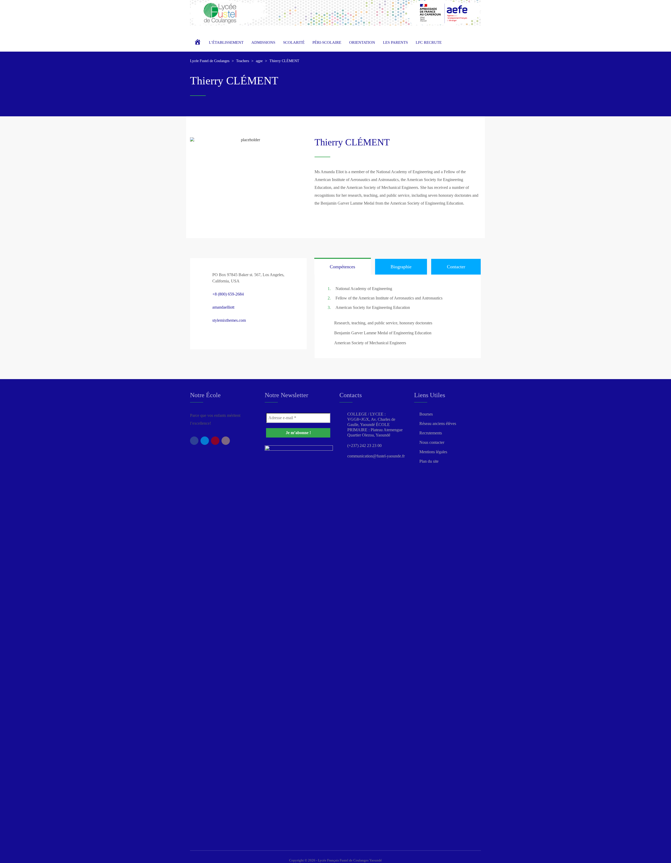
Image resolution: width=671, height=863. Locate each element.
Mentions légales (433, 452)
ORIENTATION (362, 42)
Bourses (426, 414)
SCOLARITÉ (294, 42)
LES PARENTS (395, 42)
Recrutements (430, 433)
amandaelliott (223, 307)
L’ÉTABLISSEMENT (226, 42)
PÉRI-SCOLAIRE (326, 42)
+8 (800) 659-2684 (228, 294)
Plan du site (429, 461)
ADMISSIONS (263, 42)
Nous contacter (431, 442)
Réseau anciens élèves (437, 423)
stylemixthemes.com (229, 320)
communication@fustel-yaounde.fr (376, 456)
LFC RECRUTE (429, 42)
